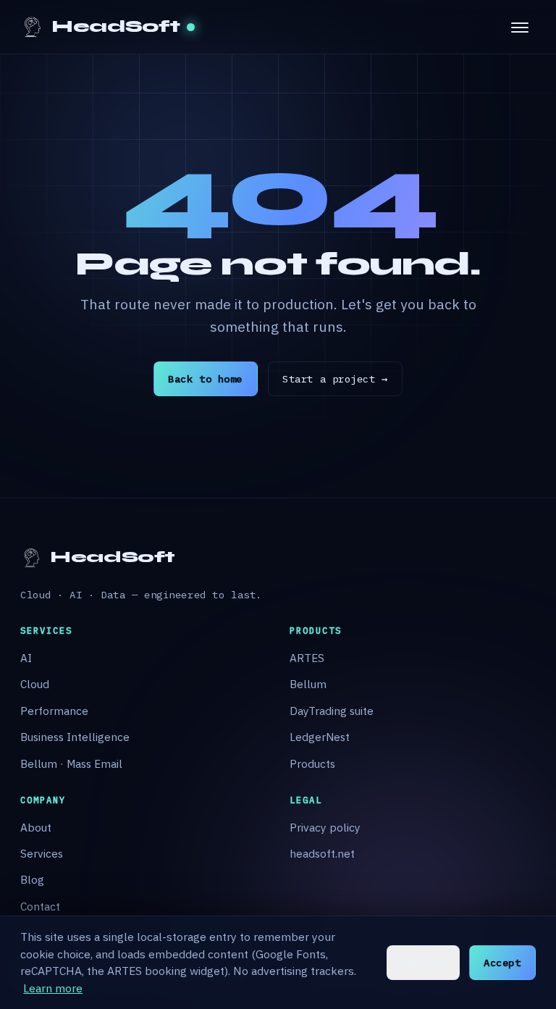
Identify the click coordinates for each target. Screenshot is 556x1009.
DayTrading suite (332, 710)
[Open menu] (520, 27)
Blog (32, 879)
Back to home (205, 378)
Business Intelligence (75, 736)
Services (41, 853)
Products (312, 763)
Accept (502, 962)
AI (26, 657)
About (35, 827)
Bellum (308, 684)
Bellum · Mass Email (71, 763)
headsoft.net (322, 853)
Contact (40, 906)
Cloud (34, 684)
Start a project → (334, 378)
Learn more (53, 988)
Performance (54, 710)
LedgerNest (320, 736)
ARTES (307, 657)
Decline (423, 962)
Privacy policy (325, 827)
